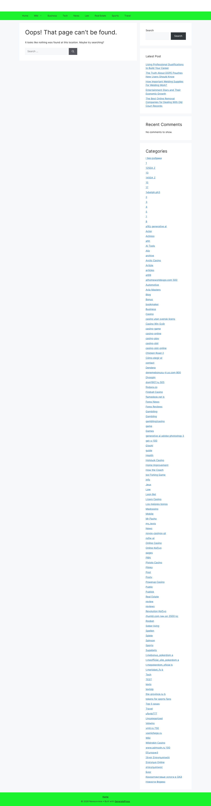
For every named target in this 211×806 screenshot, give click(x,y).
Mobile (149, 513)
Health (149, 455)
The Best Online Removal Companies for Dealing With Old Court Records (164, 102)
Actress (150, 236)
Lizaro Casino (153, 499)
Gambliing (151, 411)
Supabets (151, 650)
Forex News (152, 401)
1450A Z (150, 177)
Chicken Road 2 (155, 353)
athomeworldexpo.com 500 (161, 280)
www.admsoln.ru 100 (158, 747)
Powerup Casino (155, 582)
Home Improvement (157, 465)
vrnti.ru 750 (152, 728)
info (148, 479)
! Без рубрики (154, 158)
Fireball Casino (154, 392)
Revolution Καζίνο (156, 611)
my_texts (151, 523)
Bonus (149, 299)
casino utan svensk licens (160, 319)
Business (52, 15)
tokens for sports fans (158, 699)
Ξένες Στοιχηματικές (158, 757)
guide (149, 450)
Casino (150, 314)
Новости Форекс (155, 781)
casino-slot (152, 343)
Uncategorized (154, 718)
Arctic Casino (153, 260)
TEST (149, 679)
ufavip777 (151, 713)
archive (150, 255)
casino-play (152, 338)
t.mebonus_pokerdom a (159, 655)
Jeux (148, 484)
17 (147, 187)
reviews (150, 606)
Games (150, 431)
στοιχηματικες (154, 767)
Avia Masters (153, 289)
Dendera (151, 367)
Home (25, 15)
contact (150, 362)
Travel (127, 15)
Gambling (151, 416)
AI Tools (150, 245)
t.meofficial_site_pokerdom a (162, 660)
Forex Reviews (154, 406)
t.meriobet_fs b (154, 669)
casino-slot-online (156, 348)
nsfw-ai (150, 538)
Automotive (152, 284)
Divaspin (150, 377)
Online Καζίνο (153, 548)
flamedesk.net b (155, 396)
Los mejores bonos (157, 504)
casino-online (153, 333)
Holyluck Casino (155, 460)
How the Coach (154, 470)
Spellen (150, 630)
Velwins (150, 723)
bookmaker (152, 304)
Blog (148, 294)
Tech (65, 15)
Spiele (149, 635)
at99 (148, 275)
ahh (148, 241)
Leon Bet (151, 494)
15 (147, 182)
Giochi (149, 445)
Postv (149, 577)
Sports (115, 15)
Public (149, 586)
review (149, 601)
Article (149, 265)
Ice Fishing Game (155, 474)
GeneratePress (122, 801)
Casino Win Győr (155, 323)
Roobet (150, 621)
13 (147, 172)
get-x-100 (151, 440)
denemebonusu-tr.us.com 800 (163, 372)
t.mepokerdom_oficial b (159, 664)
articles (150, 270)
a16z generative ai (156, 226)
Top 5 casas (153, 703)
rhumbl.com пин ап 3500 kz (162, 616)
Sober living (152, 625)
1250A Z (150, 168)
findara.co (151, 387)
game (149, 426)
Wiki (36, 15)
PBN (148, 557)
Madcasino (152, 509)
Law (87, 15)
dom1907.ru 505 (155, 382)
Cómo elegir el (154, 358)
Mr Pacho (151, 518)
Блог (148, 772)
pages (149, 552)
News (76, 15)
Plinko (149, 567)
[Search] (73, 51)
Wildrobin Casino (155, 742)
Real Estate (100, 15)
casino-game (153, 328)
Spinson (150, 640)
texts (148, 684)
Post (148, 572)
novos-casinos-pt (156, 533)
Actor (149, 231)
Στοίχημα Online (155, 762)
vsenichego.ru (154, 733)
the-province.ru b (156, 694)
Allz (148, 250)
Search (150, 30)
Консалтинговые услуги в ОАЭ (164, 776)
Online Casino (154, 543)
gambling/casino (155, 421)
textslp (149, 689)
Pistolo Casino (154, 562)
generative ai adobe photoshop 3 (165, 435)
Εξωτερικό (152, 752)
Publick (150, 591)
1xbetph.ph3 (153, 192)
